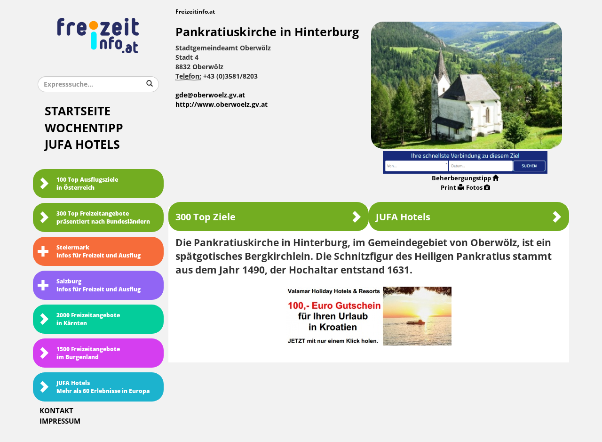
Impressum (60, 421)
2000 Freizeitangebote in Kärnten (88, 319)
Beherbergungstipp (461, 178)
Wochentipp (84, 128)
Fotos (474, 187)
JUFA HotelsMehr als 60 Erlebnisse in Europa (103, 387)
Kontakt (56, 411)
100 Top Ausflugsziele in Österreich (87, 184)
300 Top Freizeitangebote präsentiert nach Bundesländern (103, 217)
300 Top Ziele (205, 217)
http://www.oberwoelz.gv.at (221, 105)
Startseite (78, 111)
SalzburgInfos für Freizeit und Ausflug (98, 285)
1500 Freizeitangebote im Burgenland (88, 353)
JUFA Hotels (82, 145)
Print (448, 187)
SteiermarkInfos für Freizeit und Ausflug (98, 251)
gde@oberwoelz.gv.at (210, 95)
